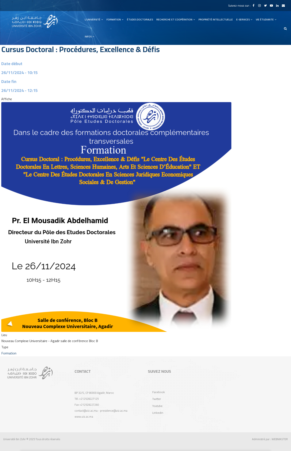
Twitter (156, 399)
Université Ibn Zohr (14, 439)
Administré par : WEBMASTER (270, 439)
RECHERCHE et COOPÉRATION (174, 19)
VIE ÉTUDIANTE (265, 19)
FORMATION (114, 19)
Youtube (157, 406)
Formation (8, 353)
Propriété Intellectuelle (216, 19)
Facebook (158, 392)
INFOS (88, 36)
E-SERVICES (243, 19)
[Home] (34, 21)
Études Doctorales (140, 19)
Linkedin (157, 412)
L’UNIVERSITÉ (93, 19)
